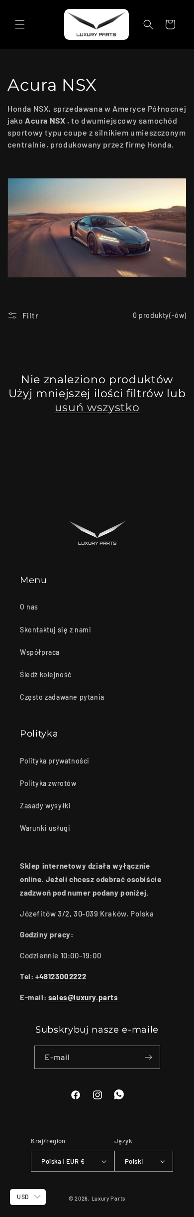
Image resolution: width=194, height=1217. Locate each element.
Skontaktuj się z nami (56, 629)
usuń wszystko (97, 407)
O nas (29, 607)
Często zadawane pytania (62, 697)
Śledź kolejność (46, 674)
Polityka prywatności (55, 761)
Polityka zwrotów (48, 783)
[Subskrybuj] (149, 1057)
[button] (20, 24)
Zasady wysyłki (45, 805)
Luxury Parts (108, 1198)
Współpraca (40, 652)
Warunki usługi (45, 828)
